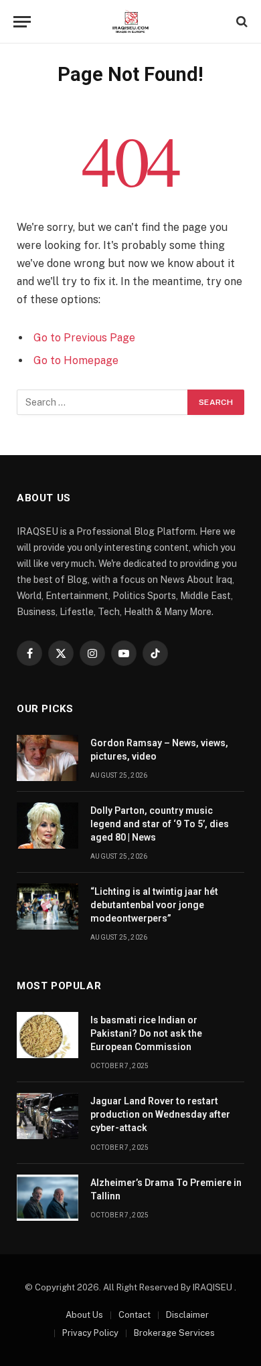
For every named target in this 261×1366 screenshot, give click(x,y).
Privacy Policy (90, 1333)
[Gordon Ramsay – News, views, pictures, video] (47, 758)
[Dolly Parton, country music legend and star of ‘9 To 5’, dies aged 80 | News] (47, 825)
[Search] (241, 22)
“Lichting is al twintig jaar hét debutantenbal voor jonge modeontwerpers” (154, 905)
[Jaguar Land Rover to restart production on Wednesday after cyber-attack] (47, 1116)
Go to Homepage (75, 360)
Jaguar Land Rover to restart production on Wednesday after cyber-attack (160, 1114)
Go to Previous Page (84, 337)
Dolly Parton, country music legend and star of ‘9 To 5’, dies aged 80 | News (159, 824)
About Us (84, 1315)
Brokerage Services (174, 1333)
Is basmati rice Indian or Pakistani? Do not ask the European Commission (146, 1033)
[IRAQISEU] (130, 22)
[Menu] (22, 22)
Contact (134, 1315)
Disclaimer (187, 1315)
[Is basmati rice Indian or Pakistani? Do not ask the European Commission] (47, 1035)
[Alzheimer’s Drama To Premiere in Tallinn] (47, 1198)
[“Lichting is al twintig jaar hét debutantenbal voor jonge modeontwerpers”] (47, 906)
